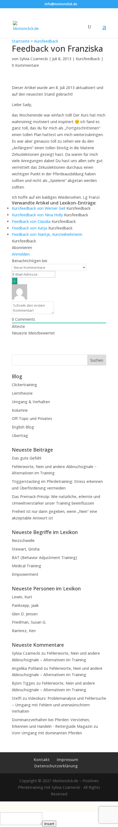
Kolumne (20, 410)
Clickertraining (24, 384)
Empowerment (25, 574)
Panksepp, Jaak (25, 605)
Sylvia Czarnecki (33, 58)
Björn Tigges (23, 683)
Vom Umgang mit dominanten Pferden (47, 732)
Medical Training (26, 565)
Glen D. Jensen (25, 613)
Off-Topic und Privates (32, 418)
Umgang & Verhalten (31, 401)
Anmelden (21, 254)
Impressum (67, 759)
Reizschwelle (23, 540)
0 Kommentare (25, 65)
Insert (49, 823)
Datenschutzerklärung (56, 765)
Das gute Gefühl (26, 458)
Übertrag (20, 435)
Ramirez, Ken (24, 630)
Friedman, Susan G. (29, 622)
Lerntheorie (22, 393)
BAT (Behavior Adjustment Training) (44, 557)
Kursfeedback (46, 41)
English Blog (23, 427)
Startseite (21, 41)
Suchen (96, 360)
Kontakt (42, 759)
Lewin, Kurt (22, 596)
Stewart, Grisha (26, 549)
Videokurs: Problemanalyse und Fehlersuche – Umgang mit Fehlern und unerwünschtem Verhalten (59, 705)
